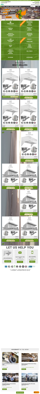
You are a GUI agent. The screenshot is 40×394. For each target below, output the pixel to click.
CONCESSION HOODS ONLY (20, 0)
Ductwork (26, 387)
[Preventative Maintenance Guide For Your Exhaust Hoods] (10, 357)
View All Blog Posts (20, 392)
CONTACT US (32, 261)
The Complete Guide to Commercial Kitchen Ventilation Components (9, 384)
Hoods (7, 367)
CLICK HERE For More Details (11, 132)
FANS (30, 0)
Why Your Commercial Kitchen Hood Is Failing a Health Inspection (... (29, 364)
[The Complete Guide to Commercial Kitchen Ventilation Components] (10, 377)
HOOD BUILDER (7, 261)
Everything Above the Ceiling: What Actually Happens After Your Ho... (28, 384)
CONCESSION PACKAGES (26, 0)
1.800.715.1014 (37, 3)
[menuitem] (3, 6)
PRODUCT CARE (31, 367)
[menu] (20, 6)
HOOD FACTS (27, 367)
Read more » (4, 389)
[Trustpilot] (2, 4)
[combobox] (32, 6)
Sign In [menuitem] (37, 6)
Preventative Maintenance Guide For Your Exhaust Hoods (10, 364)
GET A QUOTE (20, 261)
